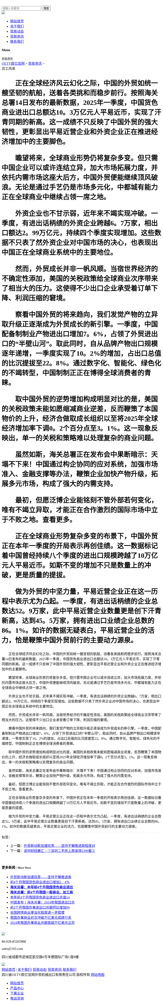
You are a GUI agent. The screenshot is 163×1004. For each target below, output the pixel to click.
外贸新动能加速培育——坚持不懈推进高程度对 (59, 846)
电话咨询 (17, 998)
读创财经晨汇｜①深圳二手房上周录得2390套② (59, 851)
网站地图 (97, 975)
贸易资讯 (17, 36)
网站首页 (17, 21)
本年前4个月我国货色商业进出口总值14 (40, 897)
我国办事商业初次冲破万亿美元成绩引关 (40, 917)
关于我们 (17, 26)
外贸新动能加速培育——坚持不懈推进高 (40, 877)
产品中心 (17, 988)
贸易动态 (17, 31)
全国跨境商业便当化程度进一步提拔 (37, 912)
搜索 (46, 8)
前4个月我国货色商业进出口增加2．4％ (40, 882)
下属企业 (17, 993)
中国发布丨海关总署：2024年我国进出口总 (42, 902)
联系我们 (17, 41)
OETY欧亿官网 (13, 63)
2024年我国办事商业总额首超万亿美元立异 (42, 922)
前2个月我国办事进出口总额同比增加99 (40, 907)
